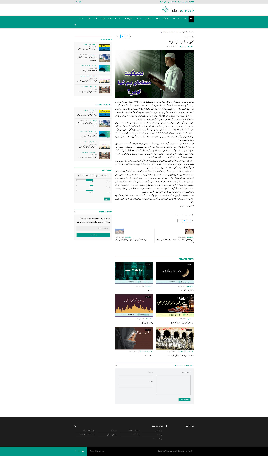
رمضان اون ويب (149, 18)
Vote (106, 199)
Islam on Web (133, 430)
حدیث (179, 18)
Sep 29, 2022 (84, 55)
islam (179, 215)
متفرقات (81, 18)
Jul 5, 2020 (93, 89)
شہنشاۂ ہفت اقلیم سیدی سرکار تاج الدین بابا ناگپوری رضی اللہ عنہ (131, 239)
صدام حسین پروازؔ (190, 319)
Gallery (113, 430)
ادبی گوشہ (102, 18)
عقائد (173, 18)
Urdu (77, 2)
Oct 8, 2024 (181, 237)
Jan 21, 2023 (120, 237)
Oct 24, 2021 (93, 47)
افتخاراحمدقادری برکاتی (148, 286)
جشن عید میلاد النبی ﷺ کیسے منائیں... (87, 81)
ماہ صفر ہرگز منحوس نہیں (147, 323)
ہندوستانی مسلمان (112, 18)
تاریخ (120, 18)
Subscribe (93, 235)
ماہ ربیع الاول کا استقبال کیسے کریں (89, 70)
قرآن (185, 18)
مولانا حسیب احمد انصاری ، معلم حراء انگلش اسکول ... (89, 65)
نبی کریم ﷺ (166, 18)
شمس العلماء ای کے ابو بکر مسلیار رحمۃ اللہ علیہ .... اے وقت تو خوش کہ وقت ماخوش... (175, 241)
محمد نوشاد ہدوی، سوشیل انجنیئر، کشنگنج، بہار (90, 44)
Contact (135, 434)
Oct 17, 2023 (133, 351)
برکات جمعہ (150, 290)
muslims (187, 215)
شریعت (158, 18)
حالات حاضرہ (138, 18)
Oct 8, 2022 (93, 79)
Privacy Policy (88, 430)
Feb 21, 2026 (182, 319)
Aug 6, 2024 (181, 286)
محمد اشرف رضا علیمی (190, 286)
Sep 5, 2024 (93, 68)
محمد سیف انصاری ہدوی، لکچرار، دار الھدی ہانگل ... (185, 352)
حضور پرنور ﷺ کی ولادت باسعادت (87, 91)
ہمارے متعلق (111, 434)
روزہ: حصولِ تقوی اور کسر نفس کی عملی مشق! (182, 323)
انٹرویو (157, 430)
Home (192, 32)
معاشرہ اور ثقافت (128, 18)
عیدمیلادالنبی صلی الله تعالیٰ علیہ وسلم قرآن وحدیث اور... (87, 59)
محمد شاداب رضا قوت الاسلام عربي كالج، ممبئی (145, 352)
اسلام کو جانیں (184, 32)
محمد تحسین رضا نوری (186, 46)
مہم (158, 434)
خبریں (88, 18)
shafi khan (190, 237)
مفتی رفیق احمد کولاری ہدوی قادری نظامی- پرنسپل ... (89, 87)
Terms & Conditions (86, 434)
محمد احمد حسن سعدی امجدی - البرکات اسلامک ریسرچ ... (88, 76)
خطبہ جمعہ (156, 438)
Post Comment (184, 400)
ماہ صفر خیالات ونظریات (187, 290)
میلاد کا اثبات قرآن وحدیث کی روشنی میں (87, 49)
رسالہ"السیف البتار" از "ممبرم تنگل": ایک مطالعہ (181, 355)
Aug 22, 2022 (172, 351)
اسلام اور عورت (148, 355)
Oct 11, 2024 (140, 286)
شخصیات (95, 18)
